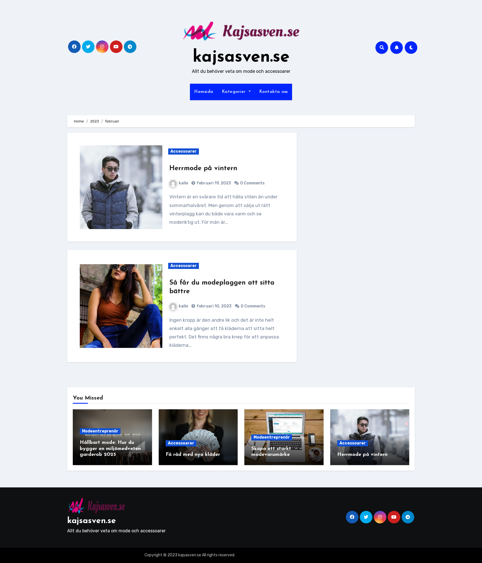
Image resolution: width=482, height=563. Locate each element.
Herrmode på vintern (203, 168)
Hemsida (203, 92)
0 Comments (252, 183)
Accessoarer (183, 151)
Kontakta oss (273, 92)
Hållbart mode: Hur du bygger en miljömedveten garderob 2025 (110, 448)
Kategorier (234, 92)
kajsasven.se (241, 57)
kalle (183, 183)
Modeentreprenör (100, 431)
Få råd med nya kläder (193, 454)
